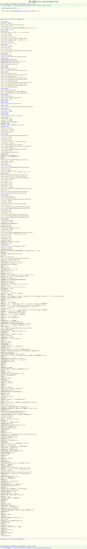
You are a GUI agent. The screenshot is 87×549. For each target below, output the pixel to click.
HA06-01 (19, 5)
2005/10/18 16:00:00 (4, 126)
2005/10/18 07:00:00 (4, 71)
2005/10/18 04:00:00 (4, 58)
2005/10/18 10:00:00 (4, 100)
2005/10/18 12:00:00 (4, 108)
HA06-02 (23, 5)
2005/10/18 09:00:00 (4, 94)
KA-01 (40, 5)
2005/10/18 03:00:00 (4, 53)
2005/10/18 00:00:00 (4, 21)
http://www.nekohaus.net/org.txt (11, 155)
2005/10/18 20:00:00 (4, 173)
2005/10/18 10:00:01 (4, 102)
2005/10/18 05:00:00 (4, 65)
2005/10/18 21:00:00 (4, 194)
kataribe (15, 5)
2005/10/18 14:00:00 (4, 114)
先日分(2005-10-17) (4, 19)
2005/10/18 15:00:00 (4, 117)
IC (25, 5)
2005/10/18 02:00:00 (4, 44)
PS (36, 5)
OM (34, 5)
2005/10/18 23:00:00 (4, 244)
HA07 (31, 5)
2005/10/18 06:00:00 (4, 67)
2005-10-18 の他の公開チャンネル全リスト (24, 3)
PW (38, 5)
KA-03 (46, 5)
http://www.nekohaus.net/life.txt (11, 59)
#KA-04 (34, 3)
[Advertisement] (22, 15)
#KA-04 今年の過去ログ (5, 3)
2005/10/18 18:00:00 (4, 153)
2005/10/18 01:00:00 (4, 30)
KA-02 (43, 5)
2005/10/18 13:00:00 (4, 112)
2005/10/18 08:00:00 (4, 88)
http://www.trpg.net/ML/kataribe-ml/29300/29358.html (15, 279)
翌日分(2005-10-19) (20, 19)
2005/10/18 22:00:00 (4, 218)
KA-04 (49, 5)
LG (32, 5)
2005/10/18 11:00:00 (4, 105)
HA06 (28, 5)
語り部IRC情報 (13, 3)
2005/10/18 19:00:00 (4, 164)
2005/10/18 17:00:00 (4, 133)
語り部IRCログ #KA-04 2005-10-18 (43, 2)
